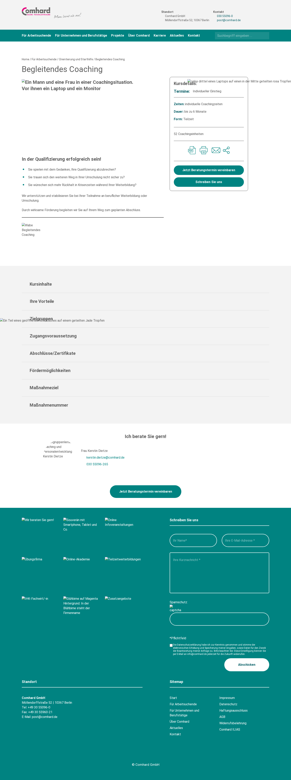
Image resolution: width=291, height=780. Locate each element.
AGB (222, 717)
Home (25, 59)
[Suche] (265, 35)
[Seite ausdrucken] (204, 151)
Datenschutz (228, 704)
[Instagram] (250, 19)
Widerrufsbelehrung (232, 723)
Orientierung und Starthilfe (76, 59)
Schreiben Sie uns (208, 182)
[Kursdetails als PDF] (192, 151)
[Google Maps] (48, 755)
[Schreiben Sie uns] (216, 151)
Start (173, 698)
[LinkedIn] (258, 19)
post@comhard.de (229, 20)
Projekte (117, 35)
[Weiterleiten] (226, 151)
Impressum (227, 698)
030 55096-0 (225, 16)
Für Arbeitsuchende (36, 35)
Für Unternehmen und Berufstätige (81, 35)
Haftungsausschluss (233, 710)
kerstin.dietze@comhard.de (106, 457)
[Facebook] (250, 12)
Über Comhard (139, 35)
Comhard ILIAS (229, 729)
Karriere (160, 35)
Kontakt (194, 35)
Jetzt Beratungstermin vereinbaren (208, 170)
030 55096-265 (97, 464)
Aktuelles (177, 35)
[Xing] (258, 12)
